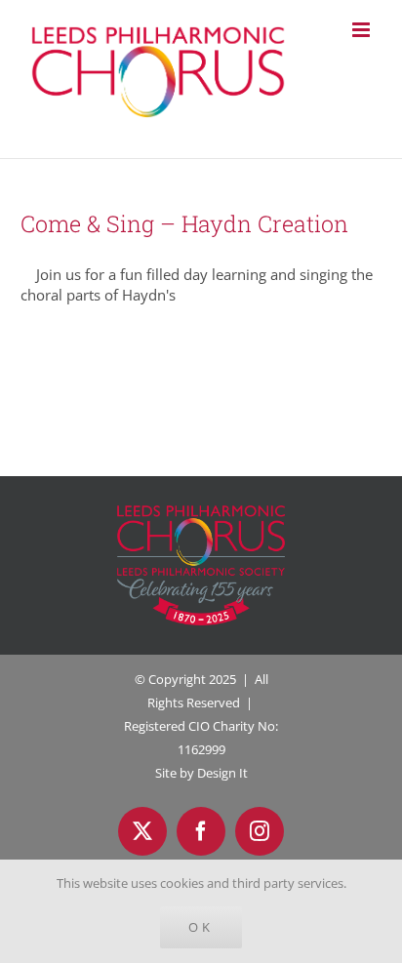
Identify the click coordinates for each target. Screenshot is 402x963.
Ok (201, 927)
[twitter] (142, 831)
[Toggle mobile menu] (362, 30)
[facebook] (201, 831)
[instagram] (259, 831)
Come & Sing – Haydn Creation (184, 223)
